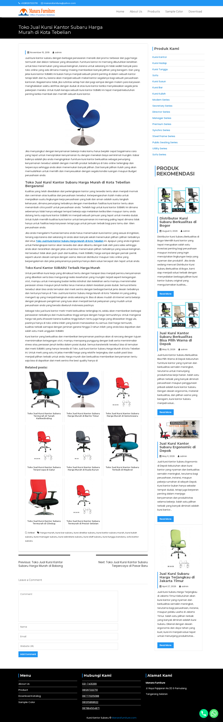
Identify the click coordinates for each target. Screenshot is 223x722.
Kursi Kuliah (159, 93)
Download (195, 11)
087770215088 (90, 696)
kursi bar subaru (64, 532)
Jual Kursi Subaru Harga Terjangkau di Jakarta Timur (177, 577)
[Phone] (203, 713)
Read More (165, 293)
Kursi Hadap (159, 63)
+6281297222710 (29, 3)
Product (23, 690)
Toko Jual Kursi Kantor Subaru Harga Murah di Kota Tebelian (70, 241)
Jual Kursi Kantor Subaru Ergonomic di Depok (177, 447)
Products (154, 11)
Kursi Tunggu (160, 69)
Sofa (155, 75)
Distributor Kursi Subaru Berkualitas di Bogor (178, 221)
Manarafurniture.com (124, 717)
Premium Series (161, 124)
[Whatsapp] (213, 713)
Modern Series (161, 99)
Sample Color (174, 11)
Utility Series (159, 148)
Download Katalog (29, 696)
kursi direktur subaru (84, 532)
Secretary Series (162, 105)
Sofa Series (159, 154)
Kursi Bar (157, 87)
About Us (136, 11)
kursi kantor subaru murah (110, 532)
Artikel (31, 532)
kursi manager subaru (45, 536)
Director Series (161, 111)
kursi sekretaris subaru (70, 536)
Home (120, 11)
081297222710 (90, 690)
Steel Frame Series (163, 136)
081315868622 (90, 702)
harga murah (47, 532)
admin (58, 52)
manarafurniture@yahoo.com (60, 3)
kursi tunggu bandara (114, 536)
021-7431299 (89, 684)
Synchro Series (161, 130)
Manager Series (161, 118)
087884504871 (91, 708)
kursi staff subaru (93, 536)
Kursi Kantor (159, 57)
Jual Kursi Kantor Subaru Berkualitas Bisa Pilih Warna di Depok (175, 338)
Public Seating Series (165, 142)
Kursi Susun (159, 81)
